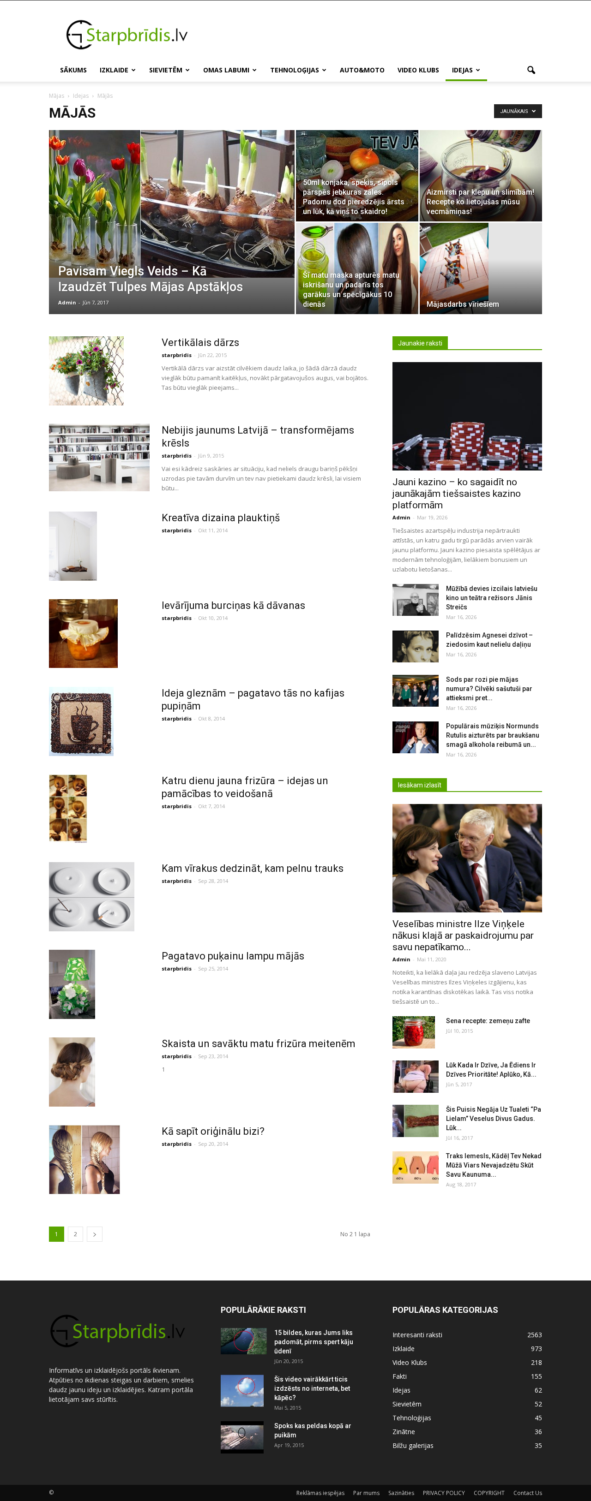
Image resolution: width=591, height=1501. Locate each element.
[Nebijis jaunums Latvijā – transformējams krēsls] (99, 457)
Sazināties (401, 1493)
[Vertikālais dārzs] (86, 370)
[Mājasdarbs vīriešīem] (481, 268)
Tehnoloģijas (294, 70)
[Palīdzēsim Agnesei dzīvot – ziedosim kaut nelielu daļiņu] (415, 646)
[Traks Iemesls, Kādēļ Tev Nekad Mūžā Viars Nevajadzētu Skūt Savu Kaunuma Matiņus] (415, 1167)
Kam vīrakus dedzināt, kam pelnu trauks (253, 868)
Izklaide (114, 70)
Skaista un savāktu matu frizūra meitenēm (259, 1043)
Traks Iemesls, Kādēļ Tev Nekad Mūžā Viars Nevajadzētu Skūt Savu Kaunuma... (494, 1165)
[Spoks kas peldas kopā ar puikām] (242, 1437)
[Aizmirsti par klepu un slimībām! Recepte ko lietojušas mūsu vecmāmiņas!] (481, 175)
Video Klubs (418, 70)
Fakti (399, 1376)
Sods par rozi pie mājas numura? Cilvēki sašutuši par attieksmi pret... (489, 689)
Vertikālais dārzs (200, 342)
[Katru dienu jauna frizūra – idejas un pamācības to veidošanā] (68, 808)
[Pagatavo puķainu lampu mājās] (72, 984)
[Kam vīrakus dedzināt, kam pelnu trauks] (91, 896)
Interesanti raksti (417, 1334)
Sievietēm (165, 70)
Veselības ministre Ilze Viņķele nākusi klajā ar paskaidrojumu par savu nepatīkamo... (463, 935)
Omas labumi (226, 70)
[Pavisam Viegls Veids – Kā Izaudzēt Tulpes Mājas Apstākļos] (172, 204)
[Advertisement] (374, 34)
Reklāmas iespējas (320, 1493)
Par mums (366, 1493)
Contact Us (527, 1493)
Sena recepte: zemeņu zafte (488, 1020)
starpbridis (177, 354)
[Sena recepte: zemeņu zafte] (413, 1032)
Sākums (73, 70)
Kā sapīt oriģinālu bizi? (213, 1131)
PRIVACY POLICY (444, 1493)
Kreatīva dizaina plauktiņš (221, 518)
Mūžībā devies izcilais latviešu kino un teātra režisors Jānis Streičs (491, 598)
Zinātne (403, 1431)
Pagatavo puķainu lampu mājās (233, 956)
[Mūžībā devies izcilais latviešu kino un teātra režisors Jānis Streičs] (415, 600)
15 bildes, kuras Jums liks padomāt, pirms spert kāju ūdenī (313, 1342)
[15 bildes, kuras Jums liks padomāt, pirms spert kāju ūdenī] (244, 1341)
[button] (531, 71)
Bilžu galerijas (413, 1445)
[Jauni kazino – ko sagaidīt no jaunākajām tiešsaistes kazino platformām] (467, 416)
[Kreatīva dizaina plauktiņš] (73, 546)
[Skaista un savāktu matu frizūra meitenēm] (72, 1072)
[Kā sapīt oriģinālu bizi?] (84, 1159)
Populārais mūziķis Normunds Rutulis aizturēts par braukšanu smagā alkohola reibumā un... (492, 735)
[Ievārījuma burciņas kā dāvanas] (83, 633)
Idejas (462, 70)
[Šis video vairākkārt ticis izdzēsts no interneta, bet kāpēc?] (242, 1391)
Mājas (56, 96)
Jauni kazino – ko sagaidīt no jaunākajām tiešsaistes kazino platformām (456, 494)
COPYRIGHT (489, 1493)
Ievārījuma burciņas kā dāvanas (233, 605)
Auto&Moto (362, 70)
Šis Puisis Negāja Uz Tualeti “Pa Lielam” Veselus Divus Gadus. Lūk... (493, 1119)
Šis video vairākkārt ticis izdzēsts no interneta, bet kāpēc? (312, 1388)
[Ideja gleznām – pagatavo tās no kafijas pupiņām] (81, 721)
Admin (67, 302)
